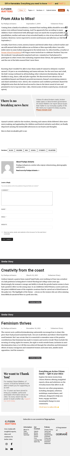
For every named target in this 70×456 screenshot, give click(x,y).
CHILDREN (19, 150)
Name (3, 209)
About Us (26, 429)
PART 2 (62, 3)
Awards (26, 433)
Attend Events (36, 435)
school (33, 150)
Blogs (11, 150)
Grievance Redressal (47, 442)
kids (26, 150)
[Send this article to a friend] (66, 27)
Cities (21, 10)
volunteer (51, 150)
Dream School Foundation (11, 52)
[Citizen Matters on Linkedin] (6, 449)
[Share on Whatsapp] (66, 34)
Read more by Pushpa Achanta (27, 170)
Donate (61, 10)
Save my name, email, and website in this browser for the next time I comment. (25, 233)
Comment (5, 190)
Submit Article (51, 10)
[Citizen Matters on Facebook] (11, 444)
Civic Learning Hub (38, 439)
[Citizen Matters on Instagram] (6, 444)
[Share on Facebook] (66, 38)
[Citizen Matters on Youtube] (11, 449)
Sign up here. (50, 419)
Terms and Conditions (47, 432)
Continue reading (35, 302)
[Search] (68, 10)
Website (4, 224)
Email (3, 217)
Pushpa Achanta (10, 24)
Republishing (48, 435)
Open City (37, 442)
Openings (26, 435)
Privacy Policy (48, 429)
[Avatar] (7, 167)
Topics (30, 10)
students (42, 150)
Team (25, 431)
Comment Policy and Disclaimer (47, 438)
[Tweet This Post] (66, 31)
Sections (39, 10)
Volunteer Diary (57, 24)
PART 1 (51, 3)
